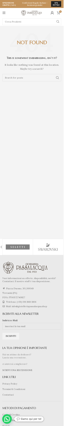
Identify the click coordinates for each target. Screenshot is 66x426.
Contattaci (8, 394)
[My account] (52, 13)
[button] (7, 419)
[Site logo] (32, 12)
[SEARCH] (57, 21)
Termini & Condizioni (13, 389)
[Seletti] (18, 247)
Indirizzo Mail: (10, 320)
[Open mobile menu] (4, 13)
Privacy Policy (9, 383)
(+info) (13, 5)
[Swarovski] (48, 247)
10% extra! (56, 4)
